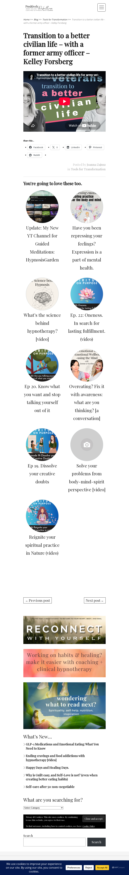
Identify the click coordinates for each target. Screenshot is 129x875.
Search (28, 836)
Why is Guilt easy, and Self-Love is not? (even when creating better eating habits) (62, 777)
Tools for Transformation (88, 169)
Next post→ (95, 600)
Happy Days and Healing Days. (47, 768)
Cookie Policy (88, 826)
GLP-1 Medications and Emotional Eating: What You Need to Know (62, 746)
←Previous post (37, 600)
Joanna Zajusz (96, 165)
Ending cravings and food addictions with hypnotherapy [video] (55, 758)
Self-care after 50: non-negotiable (50, 787)
